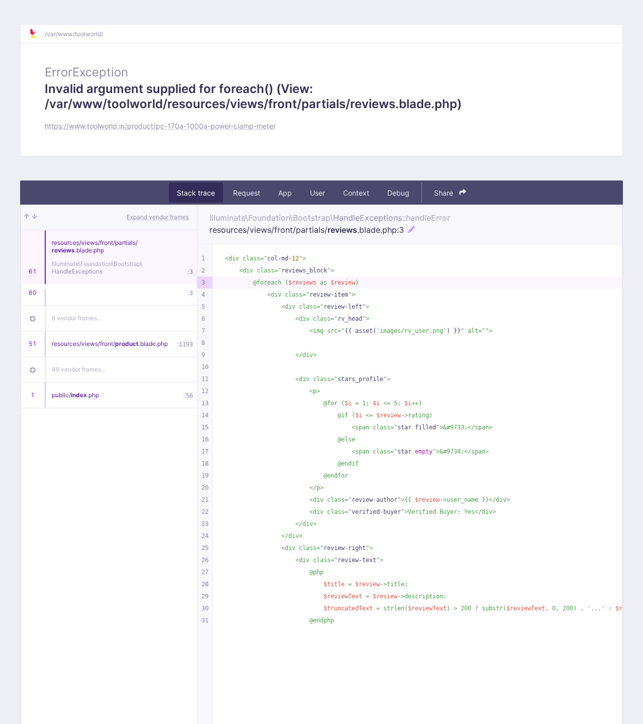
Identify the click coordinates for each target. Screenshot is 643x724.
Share (444, 193)
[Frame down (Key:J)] (35, 217)
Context (356, 193)
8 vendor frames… (77, 318)
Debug (398, 193)
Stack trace (196, 193)
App (285, 193)
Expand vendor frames (158, 217)
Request (246, 193)
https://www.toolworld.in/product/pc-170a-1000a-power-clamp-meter (160, 126)
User (317, 193)
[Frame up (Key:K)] (27, 217)
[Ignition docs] (37, 34)
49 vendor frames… (79, 369)
